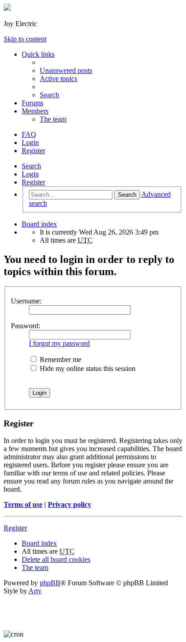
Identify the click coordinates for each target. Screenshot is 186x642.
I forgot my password (59, 343)
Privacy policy (69, 504)
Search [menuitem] (49, 95)
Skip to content (25, 39)
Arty (35, 591)
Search (31, 166)
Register (33, 182)
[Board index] (7, 8)
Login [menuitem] (30, 142)
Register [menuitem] (33, 150)
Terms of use (23, 504)
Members (35, 111)
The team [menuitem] (53, 119)
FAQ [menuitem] (29, 134)
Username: (26, 301)
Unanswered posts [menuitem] (66, 70)
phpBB (50, 583)
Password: (25, 326)
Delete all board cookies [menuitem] (56, 559)
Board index (39, 543)
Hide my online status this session (86, 368)
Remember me (59, 359)
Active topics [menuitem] (58, 78)
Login (30, 174)
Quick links (38, 54)
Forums (32, 103)
